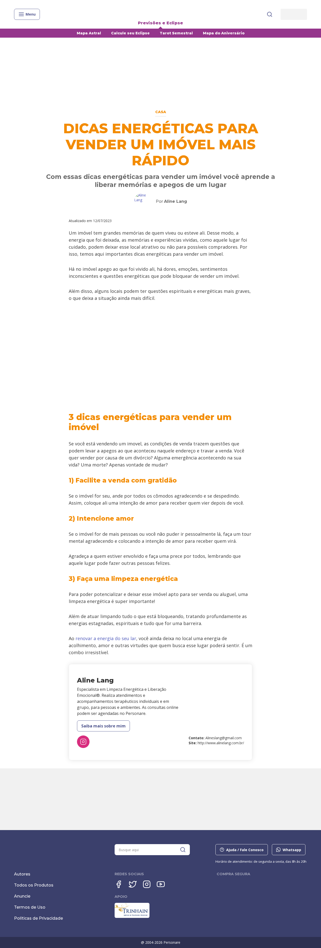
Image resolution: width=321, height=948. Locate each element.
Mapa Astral (89, 33)
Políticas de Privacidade (38, 918)
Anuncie (22, 896)
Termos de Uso (29, 907)
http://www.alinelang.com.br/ (221, 742)
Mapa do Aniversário (224, 33)
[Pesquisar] (270, 14)
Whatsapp (292, 849)
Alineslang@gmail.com (223, 737)
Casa (160, 112)
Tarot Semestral (176, 33)
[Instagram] (83, 741)
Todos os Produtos (33, 885)
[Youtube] (161, 884)
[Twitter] (133, 884)
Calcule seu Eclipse (130, 33)
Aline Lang (175, 201)
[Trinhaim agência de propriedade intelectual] (132, 916)
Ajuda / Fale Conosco (245, 849)
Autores (22, 874)
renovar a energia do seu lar (105, 638)
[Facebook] (119, 884)
